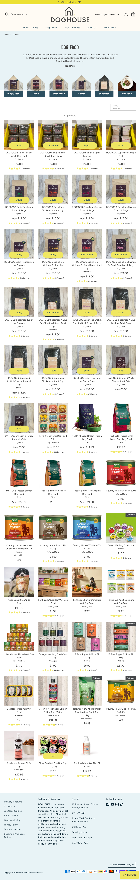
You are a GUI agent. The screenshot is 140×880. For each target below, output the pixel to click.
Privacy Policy (11, 824)
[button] (19, 168)
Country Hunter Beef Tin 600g (121, 490)
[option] (13, 86)
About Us (92, 27)
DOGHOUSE (22, 873)
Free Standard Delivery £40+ (70, 2)
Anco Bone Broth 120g (19, 600)
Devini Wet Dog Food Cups (121, 545)
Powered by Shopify (35, 873)
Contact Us (9, 806)
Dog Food (15, 34)
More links (109, 27)
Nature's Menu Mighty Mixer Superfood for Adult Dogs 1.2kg (87, 712)
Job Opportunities (13, 811)
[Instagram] (117, 804)
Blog (35, 27)
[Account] (126, 14)
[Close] (45, 14)
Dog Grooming (72, 27)
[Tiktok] (121, 804)
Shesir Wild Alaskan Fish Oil (87, 763)
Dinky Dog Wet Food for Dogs (53, 763)
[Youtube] (112, 804)
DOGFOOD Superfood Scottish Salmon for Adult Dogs (19, 381)
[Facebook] (107, 804)
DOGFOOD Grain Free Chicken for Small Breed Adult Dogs (87, 265)
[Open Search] (7, 14)
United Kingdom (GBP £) (105, 14)
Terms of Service (12, 829)
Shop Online (51, 27)
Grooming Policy (12, 820)
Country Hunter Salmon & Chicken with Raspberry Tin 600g (19, 548)
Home (26, 27)
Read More (70, 66)
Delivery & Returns (13, 801)
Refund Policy (11, 815)
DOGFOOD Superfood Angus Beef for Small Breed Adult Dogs (53, 323)
